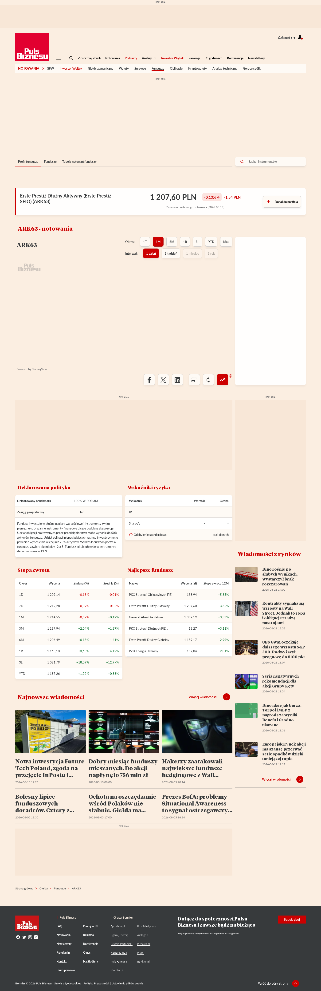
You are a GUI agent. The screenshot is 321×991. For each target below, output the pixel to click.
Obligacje (176, 68)
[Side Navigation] (58, 58)
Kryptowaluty (197, 68)
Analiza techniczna (224, 68)
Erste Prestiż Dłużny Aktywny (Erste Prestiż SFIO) (149, 606)
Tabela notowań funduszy (79, 161)
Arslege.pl (143, 935)
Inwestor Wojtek (172, 58)
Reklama (88, 935)
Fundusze (158, 68)
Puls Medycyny (146, 926)
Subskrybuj (292, 919)
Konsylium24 (119, 952)
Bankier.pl (143, 961)
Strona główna (24, 888)
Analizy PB (149, 58)
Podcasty (131, 58)
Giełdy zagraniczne (100, 68)
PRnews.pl (143, 944)
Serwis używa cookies (67, 983)
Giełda (43, 888)
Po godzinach (213, 58)
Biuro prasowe (66, 970)
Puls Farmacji (119, 961)
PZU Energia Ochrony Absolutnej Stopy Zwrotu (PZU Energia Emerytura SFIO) (149, 651)
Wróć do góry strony (273, 983)
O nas (86, 952)
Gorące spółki (252, 68)
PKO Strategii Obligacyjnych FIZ (150, 594)
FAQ (59, 926)
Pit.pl (140, 952)
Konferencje (235, 58)
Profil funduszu (28, 161)
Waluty (124, 68)
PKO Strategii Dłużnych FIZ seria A (147, 628)
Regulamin (63, 952)
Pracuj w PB (90, 926)
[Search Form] (71, 58)
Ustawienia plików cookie (127, 983)
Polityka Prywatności (96, 983)
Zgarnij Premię (119, 935)
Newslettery (256, 58)
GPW (50, 68)
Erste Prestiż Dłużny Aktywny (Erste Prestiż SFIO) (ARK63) (65, 198)
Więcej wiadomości (203, 697)
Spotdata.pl (118, 926)
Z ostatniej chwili (89, 58)
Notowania (112, 58)
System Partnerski (121, 944)
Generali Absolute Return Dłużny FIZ (146, 617)
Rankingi (194, 58)
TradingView (39, 369)
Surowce (140, 68)
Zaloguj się (286, 37)
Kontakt (62, 961)
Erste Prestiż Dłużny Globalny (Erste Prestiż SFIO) (149, 640)
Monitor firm (118, 970)
